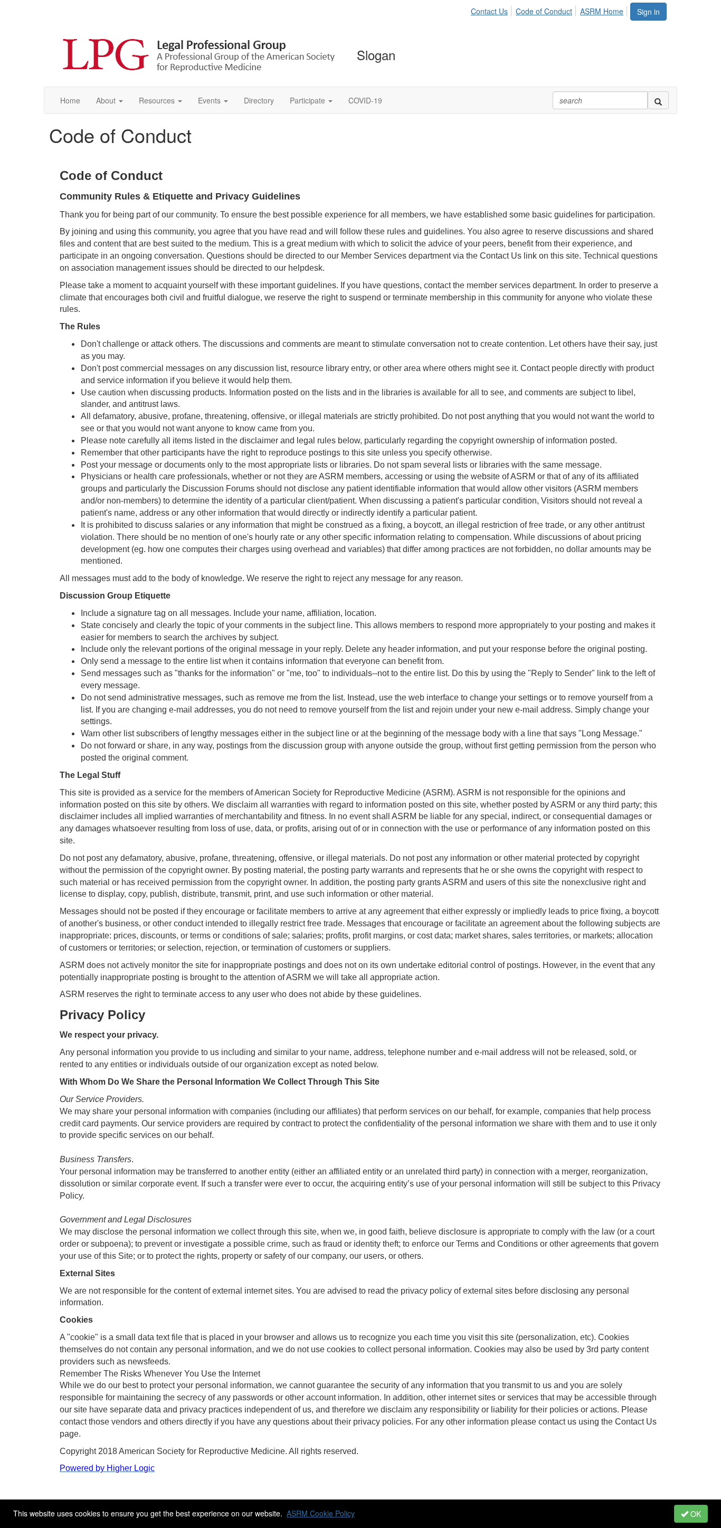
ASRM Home (601, 11)
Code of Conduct (544, 11)
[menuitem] (492, 9)
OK (694, 1513)
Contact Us (489, 11)
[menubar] (550, 9)
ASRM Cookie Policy (321, 1513)
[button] (109, 100)
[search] (658, 100)
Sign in (648, 11)
